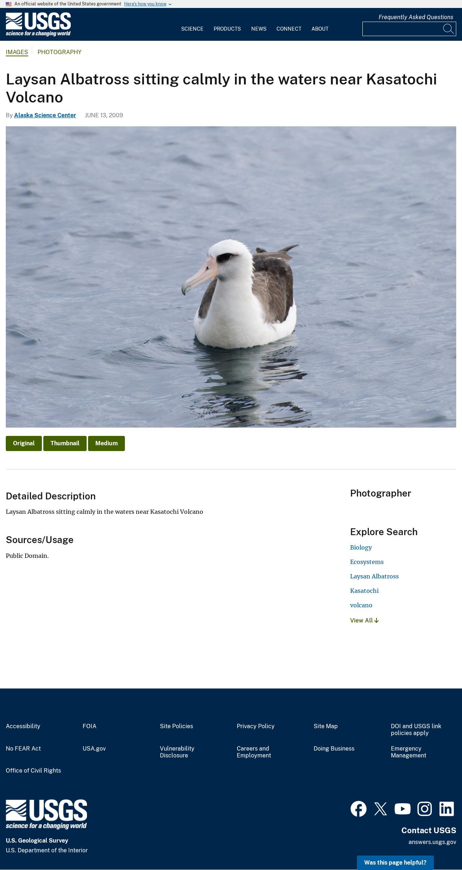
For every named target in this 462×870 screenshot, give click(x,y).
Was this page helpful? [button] (395, 862)
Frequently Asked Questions (416, 17)
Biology (361, 547)
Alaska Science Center (45, 115)
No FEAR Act (23, 749)
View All (362, 620)
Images (17, 52)
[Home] (38, 34)
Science (192, 29)
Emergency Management (408, 752)
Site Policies (176, 726)
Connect (288, 29)
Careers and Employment (254, 752)
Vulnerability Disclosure (177, 752)
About (319, 29)
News (258, 29)
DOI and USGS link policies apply (416, 729)
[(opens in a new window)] (358, 808)
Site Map (326, 726)
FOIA (89, 726)
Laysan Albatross (374, 576)
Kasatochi (364, 590)
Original (24, 443)
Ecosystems (367, 561)
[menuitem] (192, 24)
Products (227, 29)
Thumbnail (65, 443)
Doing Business (334, 749)
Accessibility (23, 726)
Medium (106, 443)
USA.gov (94, 749)
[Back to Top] (436, 844)
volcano (361, 605)
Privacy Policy (256, 726)
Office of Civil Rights (33, 771)
